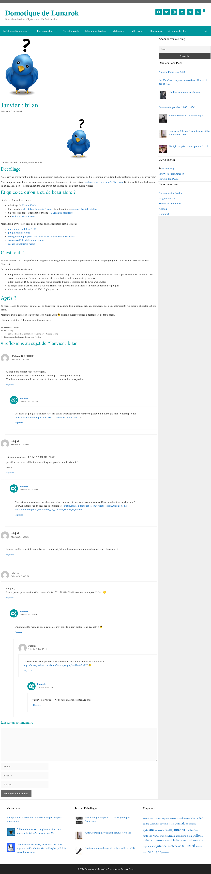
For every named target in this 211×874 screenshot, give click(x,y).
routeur (159, 840)
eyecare (148, 829)
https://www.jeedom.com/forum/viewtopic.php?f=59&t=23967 (56, 665)
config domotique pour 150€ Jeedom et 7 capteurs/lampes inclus (41, 236)
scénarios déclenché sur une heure (26, 240)
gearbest (162, 830)
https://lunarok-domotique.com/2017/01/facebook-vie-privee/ (46, 417)
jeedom (179, 829)
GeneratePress (127, 869)
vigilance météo (165, 845)
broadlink (198, 818)
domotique (182, 823)
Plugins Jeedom (45, 30)
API (151, 818)
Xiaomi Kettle (29, 205)
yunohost (165, 852)
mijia (189, 830)
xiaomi (188, 845)
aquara (173, 818)
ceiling (146, 823)
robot (153, 840)
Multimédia (118, 30)
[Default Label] (182, 12)
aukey (179, 818)
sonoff (189, 840)
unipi (145, 846)
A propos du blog (177, 30)
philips (171, 836)
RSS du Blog (168, 168)
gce (155, 830)
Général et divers (11, 327)
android (146, 818)
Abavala (163, 208)
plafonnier (179, 835)
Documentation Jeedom (171, 193)
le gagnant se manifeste (61, 212)
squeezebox (198, 839)
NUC (156, 835)
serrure (183, 840)
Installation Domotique (15, 30)
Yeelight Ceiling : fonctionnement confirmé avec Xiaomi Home (31, 333)
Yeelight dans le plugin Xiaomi (36, 208)
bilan (6, 330)
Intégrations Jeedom (95, 30)
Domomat (164, 213)
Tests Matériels (71, 30)
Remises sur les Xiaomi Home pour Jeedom (22, 336)
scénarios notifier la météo (21, 243)
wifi (179, 846)
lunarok (24, 398)
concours (155, 823)
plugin (188, 835)
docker (171, 823)
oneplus (164, 835)
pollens (198, 835)
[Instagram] (174, 12)
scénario (165, 840)
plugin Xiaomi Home (19, 232)
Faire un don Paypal (169, 178)
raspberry (147, 840)
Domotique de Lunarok (42, 12)
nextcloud (147, 835)
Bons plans (156, 30)
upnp (150, 846)
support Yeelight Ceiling (84, 208)
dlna (165, 823)
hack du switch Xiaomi (23, 216)
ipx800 (169, 830)
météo (194, 830)
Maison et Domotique (170, 203)
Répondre (10, 384)
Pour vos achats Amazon (171, 173)
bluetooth (187, 818)
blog (11, 330)
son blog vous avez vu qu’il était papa (103, 181)
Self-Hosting (137, 30)
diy (161, 823)
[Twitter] (166, 12)
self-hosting (174, 839)
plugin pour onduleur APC (22, 229)
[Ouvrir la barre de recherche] (206, 31)
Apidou (157, 818)
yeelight (154, 851)
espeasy (192, 823)
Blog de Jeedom (167, 198)
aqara (166, 818)
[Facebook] (159, 12)
